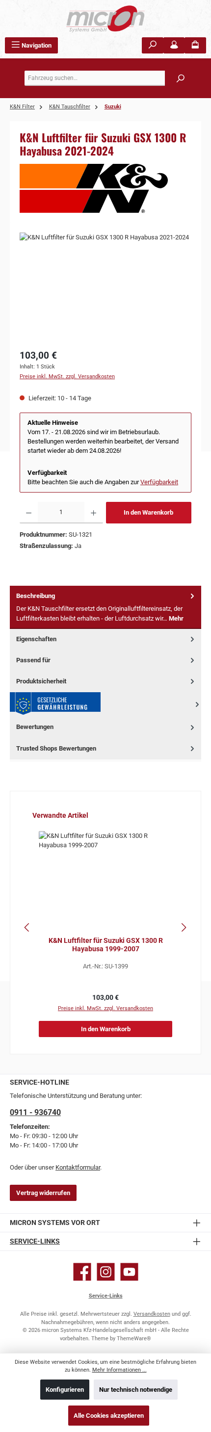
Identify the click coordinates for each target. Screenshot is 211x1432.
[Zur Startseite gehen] (105, 18)
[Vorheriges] (27, 927)
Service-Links (35, 1241)
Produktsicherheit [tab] (41, 681)
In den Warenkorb (148, 512)
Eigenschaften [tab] (36, 639)
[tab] (105, 607)
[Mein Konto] (174, 45)
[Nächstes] (183, 927)
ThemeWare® (134, 1338)
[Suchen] (152, 45)
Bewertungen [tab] (34, 726)
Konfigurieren (65, 1389)
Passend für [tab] (33, 660)
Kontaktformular (77, 1167)
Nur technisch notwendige (135, 1389)
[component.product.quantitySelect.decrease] (29, 512)
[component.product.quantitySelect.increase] (93, 512)
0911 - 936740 (35, 1112)
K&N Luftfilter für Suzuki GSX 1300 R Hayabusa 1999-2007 (106, 945)
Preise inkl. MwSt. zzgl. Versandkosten (67, 376)
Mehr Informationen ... (119, 1370)
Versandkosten (151, 1314)
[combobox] (108, 78)
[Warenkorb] (195, 45)
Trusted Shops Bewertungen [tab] (56, 748)
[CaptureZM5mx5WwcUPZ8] (105, 288)
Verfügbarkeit (159, 482)
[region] (105, 288)
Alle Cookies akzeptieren (109, 1415)
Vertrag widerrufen (43, 1193)
